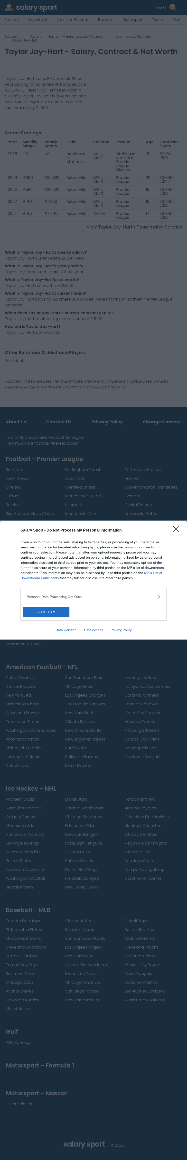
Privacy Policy (121, 630)
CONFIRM (46, 612)
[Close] (177, 530)
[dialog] (93, 580)
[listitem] (93, 596)
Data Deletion (66, 630)
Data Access (93, 630)
